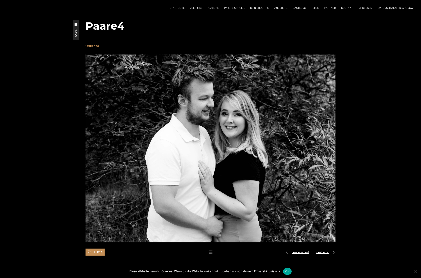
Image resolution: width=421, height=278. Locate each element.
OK (287, 271)
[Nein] (415, 271)
